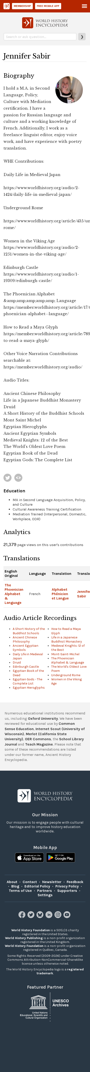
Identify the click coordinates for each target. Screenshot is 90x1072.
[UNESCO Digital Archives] (45, 1006)
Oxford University (43, 718)
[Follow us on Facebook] (22, 917)
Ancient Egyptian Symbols (25, 648)
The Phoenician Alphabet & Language (14, 594)
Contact (30, 882)
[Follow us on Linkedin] (49, 917)
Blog (15, 886)
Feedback (75, 882)
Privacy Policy (67, 886)
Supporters (67, 890)
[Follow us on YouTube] (67, 917)
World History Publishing (24, 938)
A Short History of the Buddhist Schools (29, 631)
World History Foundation (30, 930)
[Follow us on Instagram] (58, 917)
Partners (44, 890)
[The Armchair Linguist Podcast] (18, 478)
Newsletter (51, 882)
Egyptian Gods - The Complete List (27, 681)
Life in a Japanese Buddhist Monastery (66, 639)
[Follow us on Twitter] (31, 917)
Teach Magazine (39, 744)
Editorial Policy (37, 886)
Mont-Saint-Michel (65, 654)
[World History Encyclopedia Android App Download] (60, 858)
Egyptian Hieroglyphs (29, 688)
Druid (17, 662)
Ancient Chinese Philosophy (25, 639)
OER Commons (38, 739)
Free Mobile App (48, 6)
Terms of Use (20, 890)
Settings (45, 895)
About (12, 882)
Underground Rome (65, 675)
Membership (22, 6)
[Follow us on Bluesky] (40, 917)
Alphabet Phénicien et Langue (60, 593)
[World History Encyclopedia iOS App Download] (29, 858)
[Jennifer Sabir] (7, 478)
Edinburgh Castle (26, 667)
